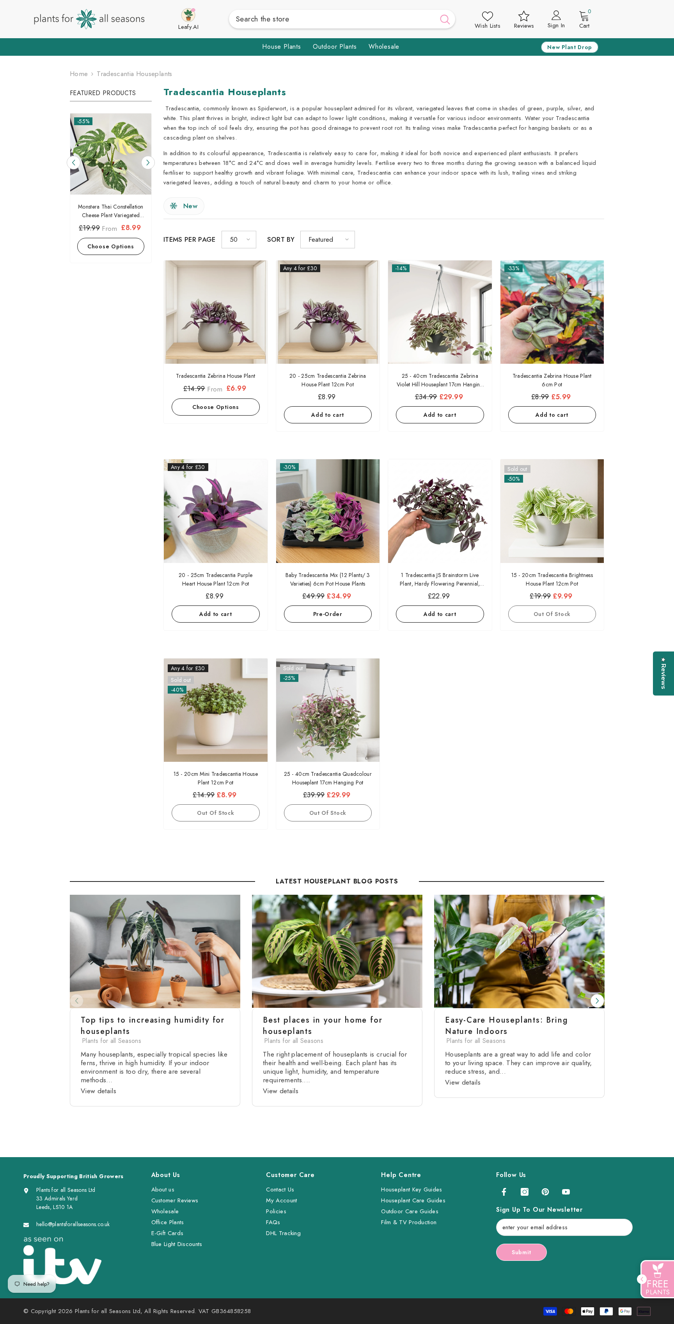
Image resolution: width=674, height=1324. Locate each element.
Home (79, 73)
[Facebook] (504, 1192)
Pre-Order (327, 614)
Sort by (280, 239)
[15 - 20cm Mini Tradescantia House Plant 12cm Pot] (216, 710)
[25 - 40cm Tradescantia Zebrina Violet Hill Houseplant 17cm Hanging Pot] (440, 312)
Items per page (189, 239)
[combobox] (332, 19)
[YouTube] (566, 1192)
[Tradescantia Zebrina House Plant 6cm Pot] (552, 312)
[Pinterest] (545, 1192)
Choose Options (215, 407)
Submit (521, 1252)
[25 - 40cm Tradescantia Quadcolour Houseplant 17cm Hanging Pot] (328, 710)
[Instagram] (524, 1192)
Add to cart (110, 246)
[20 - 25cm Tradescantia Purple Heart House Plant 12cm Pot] (216, 511)
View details (98, 1091)
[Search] (342, 19)
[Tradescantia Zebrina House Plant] (216, 312)
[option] (111, 189)
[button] (148, 162)
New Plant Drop (569, 47)
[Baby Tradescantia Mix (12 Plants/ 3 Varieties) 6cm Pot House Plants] (328, 511)
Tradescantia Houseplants (134, 73)
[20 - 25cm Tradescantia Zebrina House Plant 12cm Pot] (328, 312)
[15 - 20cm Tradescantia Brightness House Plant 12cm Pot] (552, 511)
